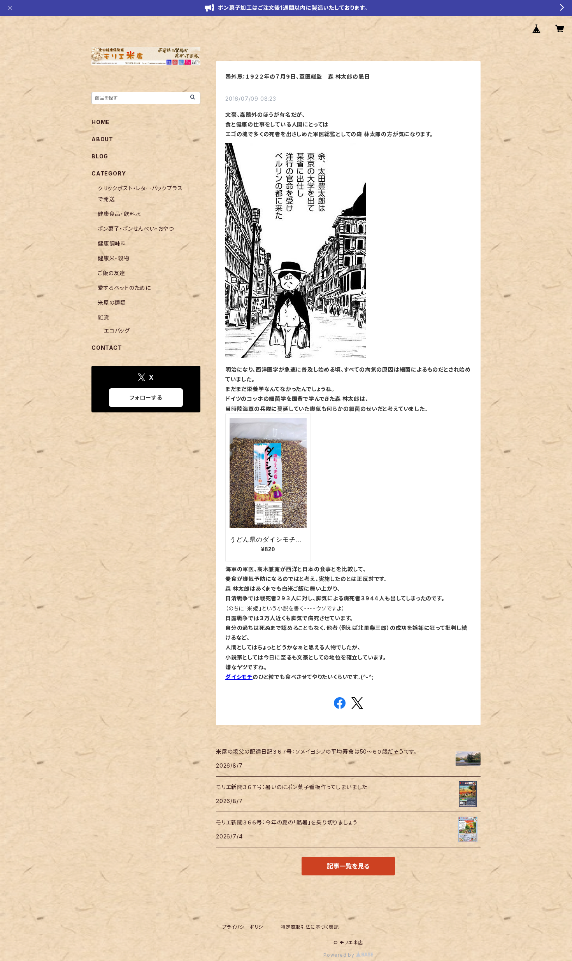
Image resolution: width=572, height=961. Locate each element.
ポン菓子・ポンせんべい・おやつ (136, 228)
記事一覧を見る (348, 866)
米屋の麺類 (112, 302)
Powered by (339, 955)
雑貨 (103, 317)
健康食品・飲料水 (119, 213)
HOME (100, 122)
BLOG (99, 156)
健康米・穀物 (114, 258)
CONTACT (106, 347)
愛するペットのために (124, 287)
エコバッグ (117, 330)
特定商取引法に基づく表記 (310, 927)
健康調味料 (112, 243)
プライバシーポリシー (245, 927)
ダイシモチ (239, 676)
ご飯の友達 (111, 273)
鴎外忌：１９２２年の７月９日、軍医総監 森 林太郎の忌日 (297, 76)
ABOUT (102, 139)
